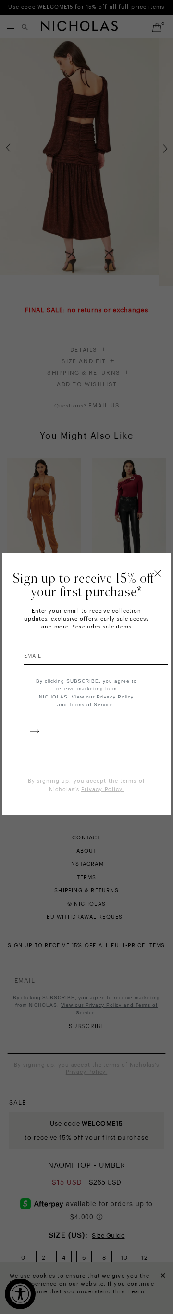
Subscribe (33, 733)
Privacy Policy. (102, 789)
